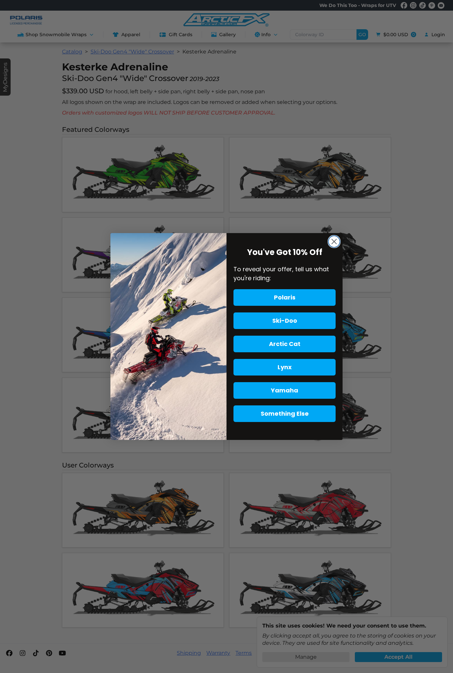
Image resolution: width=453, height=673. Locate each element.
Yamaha (284, 390)
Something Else (285, 413)
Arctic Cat (284, 344)
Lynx (285, 367)
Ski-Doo (284, 320)
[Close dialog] (334, 241)
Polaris (284, 297)
